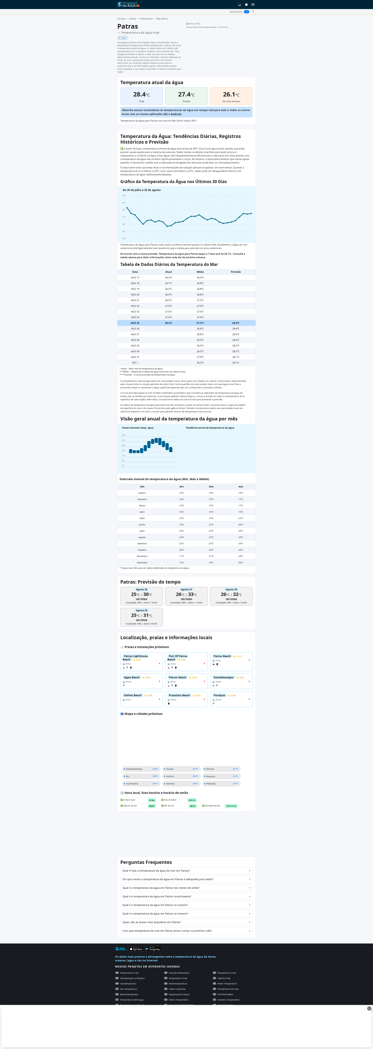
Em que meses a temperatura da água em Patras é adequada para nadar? (168, 879)
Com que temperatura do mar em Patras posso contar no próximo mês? (167, 930)
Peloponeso (146, 18)
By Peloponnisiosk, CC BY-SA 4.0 (214, 27)
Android (176, 114)
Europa (121, 18)
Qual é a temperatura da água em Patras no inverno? (155, 913)
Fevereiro (142, 499)
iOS (165, 114)
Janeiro (142, 492)
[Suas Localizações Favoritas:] (246, 4)
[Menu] (253, 4)
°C (246, 11)
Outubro (142, 549)
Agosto (142, 537)
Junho (142, 524)
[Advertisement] (71, 1027)
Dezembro (142, 562)
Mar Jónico (162, 18)
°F (253, 11)
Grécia (132, 18)
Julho (142, 530)
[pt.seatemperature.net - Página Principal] (128, 4)
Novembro (142, 556)
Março (142, 505)
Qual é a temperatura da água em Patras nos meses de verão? (161, 887)
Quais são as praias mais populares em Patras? (152, 922)
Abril (142, 511)
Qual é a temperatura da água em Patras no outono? (155, 905)
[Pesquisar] (239, 4)
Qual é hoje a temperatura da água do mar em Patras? (156, 870)
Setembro (142, 543)
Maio (142, 518)
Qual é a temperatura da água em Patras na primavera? (157, 896)
